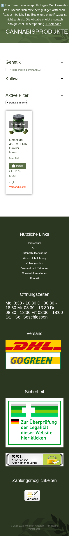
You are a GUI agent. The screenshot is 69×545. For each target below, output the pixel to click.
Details (19, 165)
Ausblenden (53, 24)
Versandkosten (17, 186)
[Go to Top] (61, 537)
